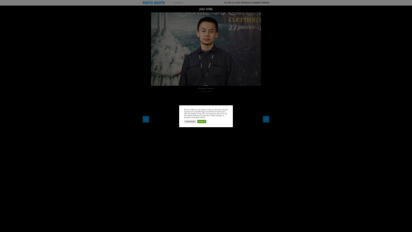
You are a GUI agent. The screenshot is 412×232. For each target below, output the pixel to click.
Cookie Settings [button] (190, 121)
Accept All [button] (202, 121)
